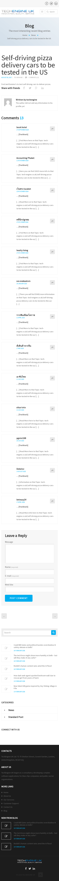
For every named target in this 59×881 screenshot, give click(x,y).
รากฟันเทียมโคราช (25, 315)
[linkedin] (56, 3)
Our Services (9, 799)
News (33, 35)
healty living (22, 250)
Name (11, 567)
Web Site (9, 584)
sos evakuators (23, 281)
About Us (7, 796)
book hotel (21, 127)
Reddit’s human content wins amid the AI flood (33, 666)
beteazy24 (21, 499)
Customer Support (11, 803)
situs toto (21, 407)
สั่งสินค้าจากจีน (23, 345)
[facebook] (46, 3)
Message (9, 542)
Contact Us (8, 807)
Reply (52, 128)
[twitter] (51, 3)
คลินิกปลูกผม (22, 219)
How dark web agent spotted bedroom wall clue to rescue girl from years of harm (34, 676)
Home (25, 35)
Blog (5, 810)
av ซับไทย (21, 376)
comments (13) (34, 77)
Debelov (20, 468)
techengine (18, 77)
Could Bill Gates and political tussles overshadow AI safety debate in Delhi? (35, 646)
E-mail (12, 576)
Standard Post (15, 717)
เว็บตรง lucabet (23, 188)
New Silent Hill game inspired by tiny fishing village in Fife (35, 687)
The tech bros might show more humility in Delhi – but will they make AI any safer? (35, 656)
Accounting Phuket (25, 158)
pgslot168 (21, 438)
